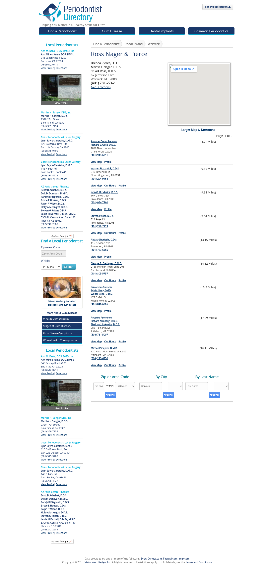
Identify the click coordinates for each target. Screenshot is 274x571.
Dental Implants (162, 31)
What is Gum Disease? (56, 318)
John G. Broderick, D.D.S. (104, 192)
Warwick (154, 44)
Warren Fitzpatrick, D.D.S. (105, 168)
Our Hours (110, 185)
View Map (96, 162)
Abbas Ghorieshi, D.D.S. (104, 239)
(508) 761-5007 (99, 334)
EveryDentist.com (151, 558)
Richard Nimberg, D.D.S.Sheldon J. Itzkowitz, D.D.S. (105, 321)
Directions (61, 68)
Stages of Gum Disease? (57, 326)
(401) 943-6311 (99, 155)
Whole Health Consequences (60, 340)
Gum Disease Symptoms (57, 333)
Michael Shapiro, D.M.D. (104, 348)
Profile (108, 162)
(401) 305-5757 (99, 273)
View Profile (47, 68)
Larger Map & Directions (198, 130)
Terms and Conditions (199, 562)
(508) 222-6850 (99, 358)
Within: (46, 260)
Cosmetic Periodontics (211, 31)
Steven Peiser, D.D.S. (102, 216)
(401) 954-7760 (99, 202)
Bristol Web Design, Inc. (97, 562)
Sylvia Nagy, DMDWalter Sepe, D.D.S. (102, 290)
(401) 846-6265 (99, 304)
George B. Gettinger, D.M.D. (106, 263)
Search (68, 267)
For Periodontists (216, 7)
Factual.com (170, 558)
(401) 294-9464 (99, 178)
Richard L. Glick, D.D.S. (104, 143)
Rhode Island (134, 44)
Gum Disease (112, 31)
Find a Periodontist (62, 31)
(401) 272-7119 (99, 226)
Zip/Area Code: (51, 247)
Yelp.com (184, 558)
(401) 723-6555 (99, 250)
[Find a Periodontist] (70, 11)
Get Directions (101, 87)
